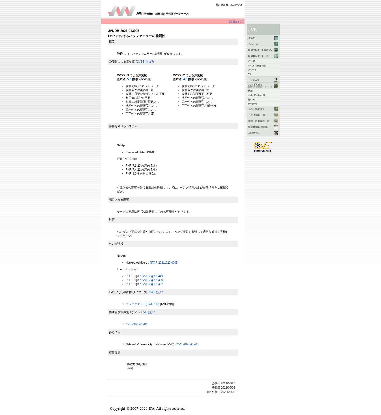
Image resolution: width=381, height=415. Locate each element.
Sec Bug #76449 (152, 276)
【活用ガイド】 (236, 21)
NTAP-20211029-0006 (163, 262)
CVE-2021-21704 (136, 324)
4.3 (185, 79)
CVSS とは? (145, 61)
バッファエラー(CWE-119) (142, 304)
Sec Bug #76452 (152, 284)
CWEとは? (156, 292)
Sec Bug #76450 (152, 280)
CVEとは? (148, 312)
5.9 (129, 79)
